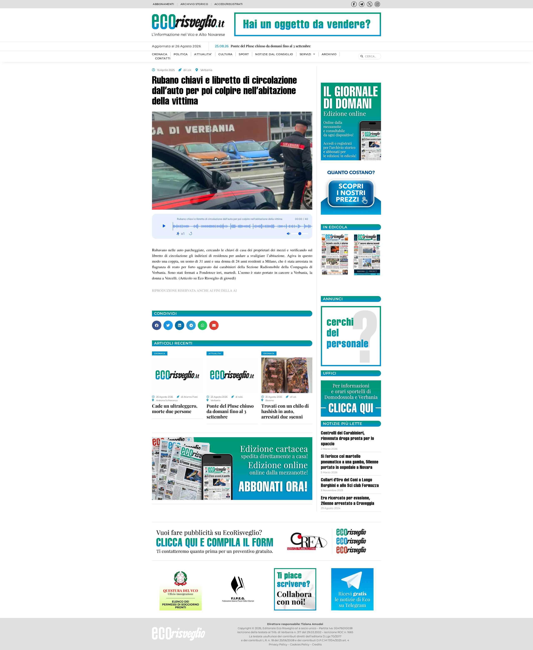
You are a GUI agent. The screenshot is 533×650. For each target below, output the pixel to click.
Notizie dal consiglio (274, 54)
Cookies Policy (299, 644)
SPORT (244, 54)
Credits (317, 644)
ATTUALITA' (215, 353)
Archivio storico (194, 4)
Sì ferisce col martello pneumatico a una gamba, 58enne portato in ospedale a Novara (349, 462)
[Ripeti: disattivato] (190, 233)
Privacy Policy (278, 644)
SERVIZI (305, 54)
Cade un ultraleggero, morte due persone (174, 408)
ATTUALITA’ (203, 54)
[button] (156, 325)
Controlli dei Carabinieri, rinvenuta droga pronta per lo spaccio (347, 439)
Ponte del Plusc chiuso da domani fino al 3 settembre (230, 411)
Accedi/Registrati (228, 4)
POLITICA (181, 54)
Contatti (163, 58)
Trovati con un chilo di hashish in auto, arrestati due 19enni (285, 411)
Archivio (329, 54)
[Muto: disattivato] (288, 233)
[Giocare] (164, 226)
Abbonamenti (163, 4)
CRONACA (159, 54)
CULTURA (225, 54)
